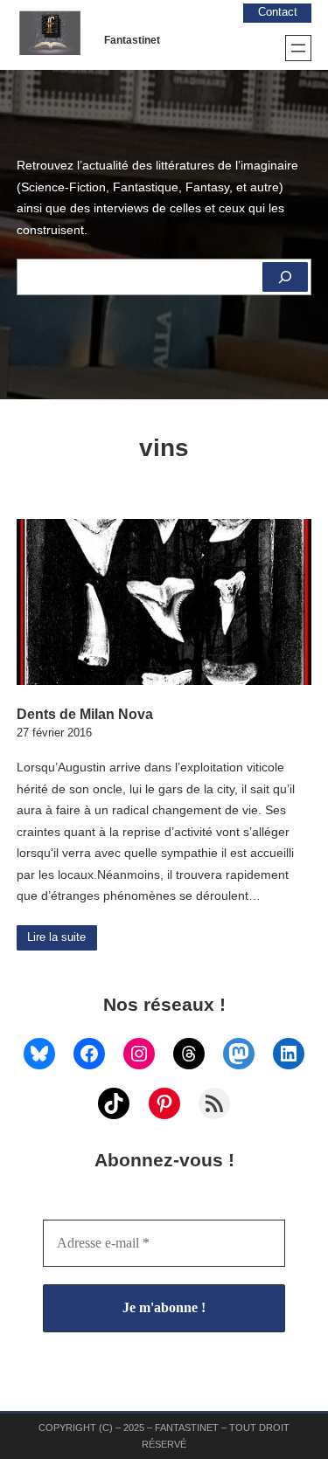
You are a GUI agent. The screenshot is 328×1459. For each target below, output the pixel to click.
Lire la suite (56, 937)
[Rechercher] (285, 277)
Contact (277, 12)
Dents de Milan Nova (85, 714)
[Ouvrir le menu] (298, 48)
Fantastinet (132, 40)
